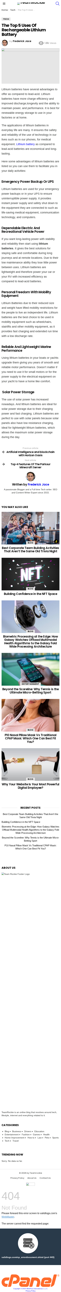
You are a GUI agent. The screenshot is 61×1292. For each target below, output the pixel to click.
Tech (7, 1141)
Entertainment (30, 684)
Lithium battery (25, 144)
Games (36, 1134)
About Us (31, 1178)
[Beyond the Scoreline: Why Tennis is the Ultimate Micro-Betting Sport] (30, 669)
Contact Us (45, 1178)
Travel (16, 1141)
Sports (55, 1137)
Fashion (26, 1134)
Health (46, 1134)
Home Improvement (14, 1137)
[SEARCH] (57, 3)
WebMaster (8, 1217)
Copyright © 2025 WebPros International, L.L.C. (30, 1288)
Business (16, 1131)
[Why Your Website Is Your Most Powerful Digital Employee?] (30, 764)
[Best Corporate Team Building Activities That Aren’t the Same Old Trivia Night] (30, 528)
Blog (30, 542)
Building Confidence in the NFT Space (30, 594)
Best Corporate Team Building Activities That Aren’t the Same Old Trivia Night (30, 549)
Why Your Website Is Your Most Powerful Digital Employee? (30, 786)
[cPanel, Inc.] (30, 1286)
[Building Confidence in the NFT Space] (30, 574)
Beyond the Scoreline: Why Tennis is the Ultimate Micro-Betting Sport (30, 691)
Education (39, 1131)
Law (40, 1137)
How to (31, 1137)
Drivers (27, 1131)
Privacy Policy (17, 1178)
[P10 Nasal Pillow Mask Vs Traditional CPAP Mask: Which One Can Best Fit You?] (30, 715)
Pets (47, 1137)
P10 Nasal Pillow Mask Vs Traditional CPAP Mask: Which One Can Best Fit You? (30, 738)
